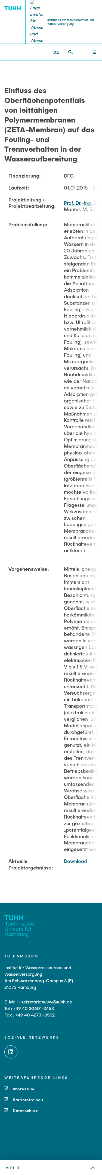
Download (75, 861)
